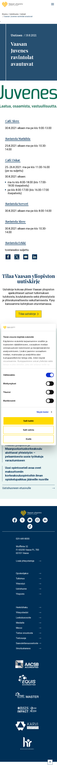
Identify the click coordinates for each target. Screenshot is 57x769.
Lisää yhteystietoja (25, 561)
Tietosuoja (21, 638)
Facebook (14, 520)
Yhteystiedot (22, 612)
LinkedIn (45, 520)
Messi (19, 628)
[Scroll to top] (50, 762)
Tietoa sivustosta (24, 633)
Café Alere (12, 121)
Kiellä (28, 439)
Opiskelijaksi (22, 573)
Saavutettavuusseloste (27, 643)
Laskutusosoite (23, 617)
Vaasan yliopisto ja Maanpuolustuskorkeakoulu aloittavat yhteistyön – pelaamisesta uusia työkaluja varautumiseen (24, 452)
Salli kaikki (28, 421)
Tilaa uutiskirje (27, 314)
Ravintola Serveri (16, 204)
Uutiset (23, 14)
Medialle (20, 622)
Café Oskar (12, 160)
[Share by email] (25, 256)
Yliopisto (20, 594)
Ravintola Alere (15, 221)
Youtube (29, 520)
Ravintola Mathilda (17, 138)
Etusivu (5, 14)
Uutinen (16, 35)
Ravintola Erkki (15, 243)
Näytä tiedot (42, 412)
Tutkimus (20, 578)
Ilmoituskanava (23, 648)
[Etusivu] (12, 4)
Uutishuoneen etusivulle (16, 488)
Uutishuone (14, 14)
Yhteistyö (20, 583)
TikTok (29, 526)
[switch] (50, 383)
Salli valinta (28, 430)
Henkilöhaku (22, 607)
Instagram (37, 520)
